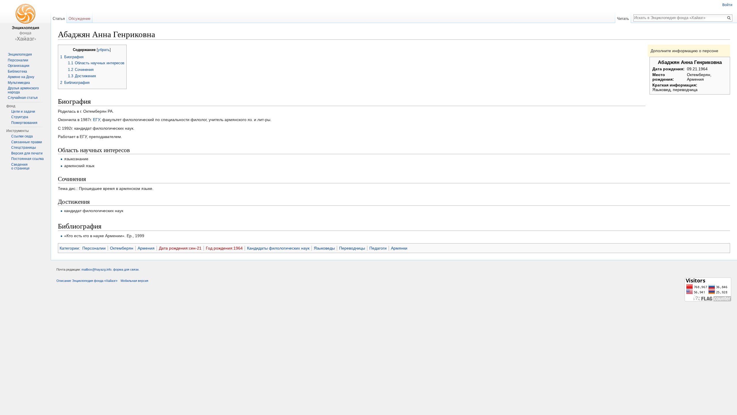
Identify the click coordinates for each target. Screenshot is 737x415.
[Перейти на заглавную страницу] (25, 23)
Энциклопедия (20, 54)
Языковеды (324, 248)
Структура (19, 117)
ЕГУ (96, 119)
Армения (146, 248)
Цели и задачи (23, 112)
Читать (623, 18)
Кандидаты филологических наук (278, 248)
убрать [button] (104, 50)
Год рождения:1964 (224, 248)
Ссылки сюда (22, 136)
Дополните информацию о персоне (684, 50)
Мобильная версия (134, 280)
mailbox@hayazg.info (96, 269)
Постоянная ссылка (27, 159)
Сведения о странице (20, 167)
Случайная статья (23, 98)
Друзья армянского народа (23, 90)
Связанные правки (26, 142)
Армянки (399, 248)
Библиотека (17, 71)
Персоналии (94, 248)
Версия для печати (27, 153)
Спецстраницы (23, 148)
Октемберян (121, 248)
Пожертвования (24, 123)
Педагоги (378, 248)
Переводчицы (352, 248)
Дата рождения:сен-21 (180, 248)
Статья (59, 18)
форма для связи (125, 269)
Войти (727, 5)
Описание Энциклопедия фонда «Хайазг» (86, 280)
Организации (18, 66)
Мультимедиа (19, 83)
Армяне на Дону (21, 77)
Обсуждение (79, 18)
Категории (69, 248)
